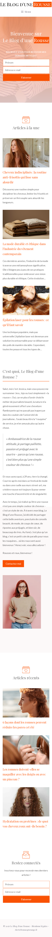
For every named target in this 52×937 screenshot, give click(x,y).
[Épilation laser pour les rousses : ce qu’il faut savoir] (26, 312)
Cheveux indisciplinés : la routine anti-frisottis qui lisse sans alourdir (25, 177)
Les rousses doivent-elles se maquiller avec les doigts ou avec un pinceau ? (24, 774)
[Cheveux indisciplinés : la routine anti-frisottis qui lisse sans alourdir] (26, 165)
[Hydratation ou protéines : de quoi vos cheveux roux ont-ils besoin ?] (26, 814)
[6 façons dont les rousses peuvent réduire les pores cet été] (26, 715)
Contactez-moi (13, 563)
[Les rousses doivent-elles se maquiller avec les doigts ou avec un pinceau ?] (26, 762)
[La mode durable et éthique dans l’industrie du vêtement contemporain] (26, 236)
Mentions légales (39, 926)
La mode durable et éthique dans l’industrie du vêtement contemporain (24, 249)
